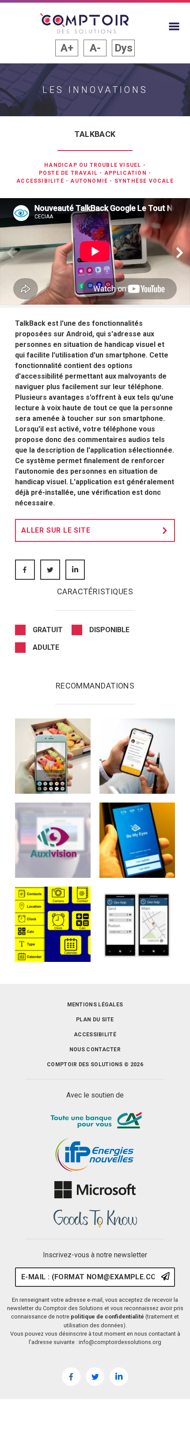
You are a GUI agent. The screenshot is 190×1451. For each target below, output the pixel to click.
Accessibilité (40, 181)
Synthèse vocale (144, 181)
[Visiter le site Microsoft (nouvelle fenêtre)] (95, 1190)
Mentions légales (95, 1005)
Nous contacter (95, 1049)
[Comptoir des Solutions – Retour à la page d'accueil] (84, 23)
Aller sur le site (56, 530)
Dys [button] (123, 48)
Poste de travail (68, 173)
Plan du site (95, 1019)
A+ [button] (67, 48)
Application (125, 173)
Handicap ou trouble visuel (92, 165)
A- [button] (95, 48)
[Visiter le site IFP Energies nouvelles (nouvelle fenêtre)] (95, 1155)
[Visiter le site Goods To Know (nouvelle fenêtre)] (95, 1219)
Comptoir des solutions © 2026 (95, 1064)
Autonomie (89, 181)
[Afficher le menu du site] (174, 26)
